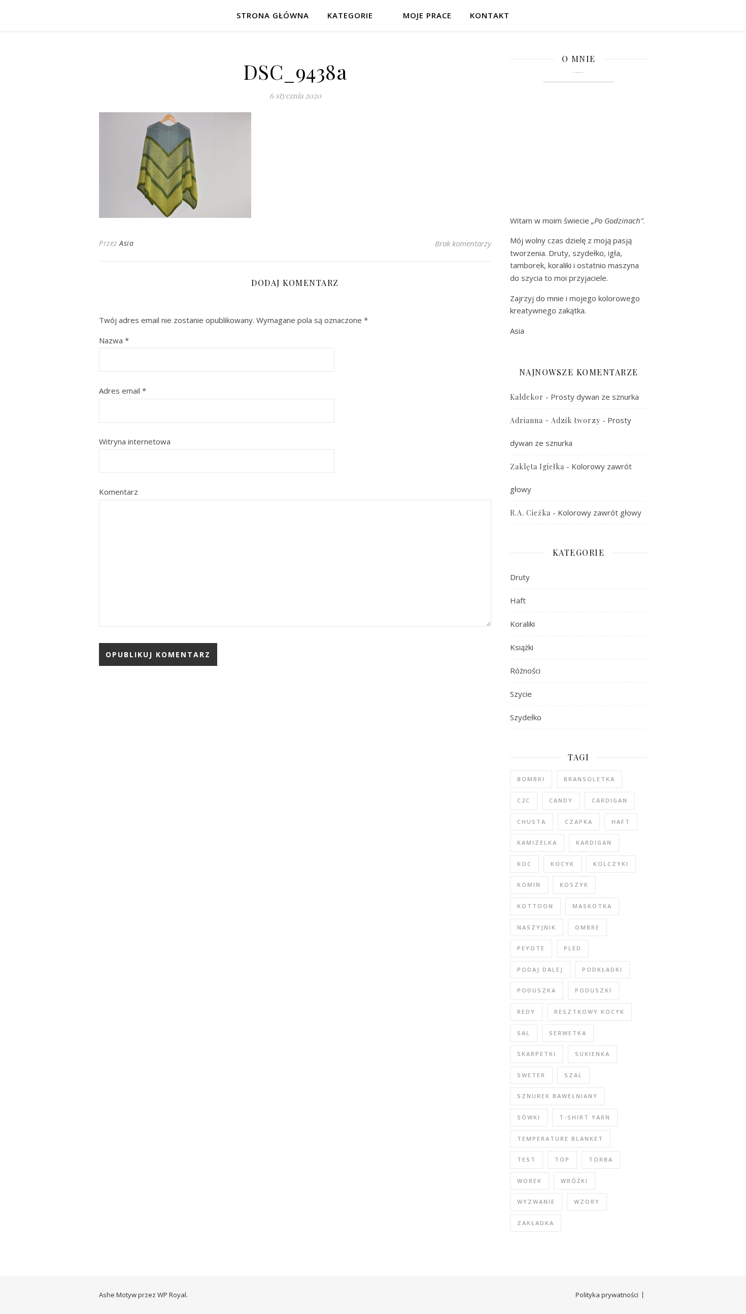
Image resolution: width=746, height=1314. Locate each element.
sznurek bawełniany (557, 1096)
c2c (523, 800)
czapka (579, 821)
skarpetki (536, 1053)
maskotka (592, 906)
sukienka (592, 1053)
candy (561, 800)
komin (529, 884)
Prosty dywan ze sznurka (595, 397)
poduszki (593, 990)
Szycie (521, 694)
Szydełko (525, 717)
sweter (531, 1075)
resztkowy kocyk (589, 1011)
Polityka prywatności (606, 1294)
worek (529, 1180)
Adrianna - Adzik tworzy (555, 420)
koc (524, 864)
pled (573, 948)
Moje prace (427, 15)
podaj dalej (540, 969)
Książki (521, 647)
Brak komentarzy (463, 243)
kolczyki (611, 864)
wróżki (574, 1180)
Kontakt (490, 15)
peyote (531, 948)
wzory (587, 1201)
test (526, 1159)
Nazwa (114, 340)
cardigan (610, 800)
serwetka (568, 1033)
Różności (525, 670)
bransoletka (589, 779)
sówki (528, 1117)
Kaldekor (527, 397)
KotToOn (535, 906)
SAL (523, 1033)
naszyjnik (536, 927)
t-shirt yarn (585, 1117)
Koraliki (522, 624)
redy (526, 1011)
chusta (531, 821)
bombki (531, 779)
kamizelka (537, 842)
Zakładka (535, 1223)
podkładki (602, 969)
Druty (520, 577)
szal (573, 1075)
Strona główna (272, 15)
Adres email (122, 391)
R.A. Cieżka (530, 513)
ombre (587, 927)
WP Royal (171, 1294)
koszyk (574, 884)
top (562, 1159)
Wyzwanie (536, 1201)
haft (621, 821)
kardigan (594, 842)
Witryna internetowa (135, 441)
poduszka (536, 990)
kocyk (562, 864)
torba (601, 1159)
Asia (126, 243)
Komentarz (118, 492)
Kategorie (350, 15)
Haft (518, 600)
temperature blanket (560, 1138)
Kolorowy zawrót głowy (599, 512)
